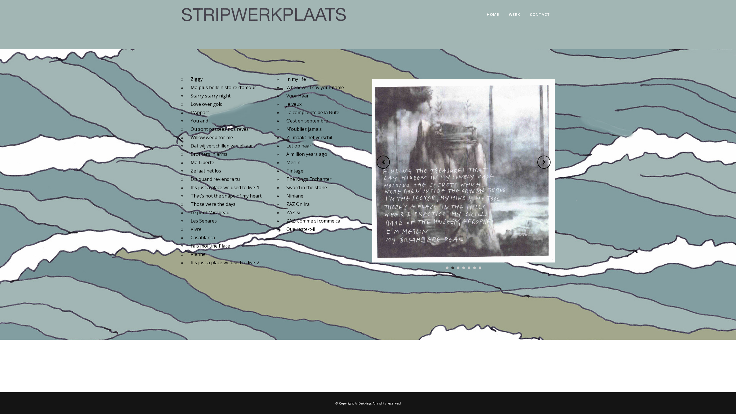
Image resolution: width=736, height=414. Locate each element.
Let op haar (298, 146)
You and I (201, 121)
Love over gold (207, 104)
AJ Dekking (363, 403)
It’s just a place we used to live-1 (225, 187)
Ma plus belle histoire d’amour (223, 87)
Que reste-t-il (300, 229)
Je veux (294, 104)
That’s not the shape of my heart (226, 196)
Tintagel (295, 171)
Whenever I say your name (315, 87)
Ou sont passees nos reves (220, 129)
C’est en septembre (307, 121)
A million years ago (306, 154)
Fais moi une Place (210, 246)
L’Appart (200, 112)
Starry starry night (211, 96)
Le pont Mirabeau (210, 212)
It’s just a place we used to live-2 (225, 262)
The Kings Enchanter (308, 179)
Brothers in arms (209, 154)
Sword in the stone (306, 187)
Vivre (196, 229)
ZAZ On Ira (298, 204)
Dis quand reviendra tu (215, 179)
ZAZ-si (293, 212)
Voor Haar (297, 96)
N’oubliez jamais (304, 129)
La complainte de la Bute (312, 112)
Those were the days (213, 204)
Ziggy (197, 79)
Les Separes (204, 221)
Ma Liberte (202, 162)
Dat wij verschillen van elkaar (222, 146)
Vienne (198, 254)
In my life (296, 79)
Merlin (293, 162)
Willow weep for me (212, 137)
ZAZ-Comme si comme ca (313, 221)
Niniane (294, 196)
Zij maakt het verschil (309, 137)
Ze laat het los (206, 171)
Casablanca (203, 237)
